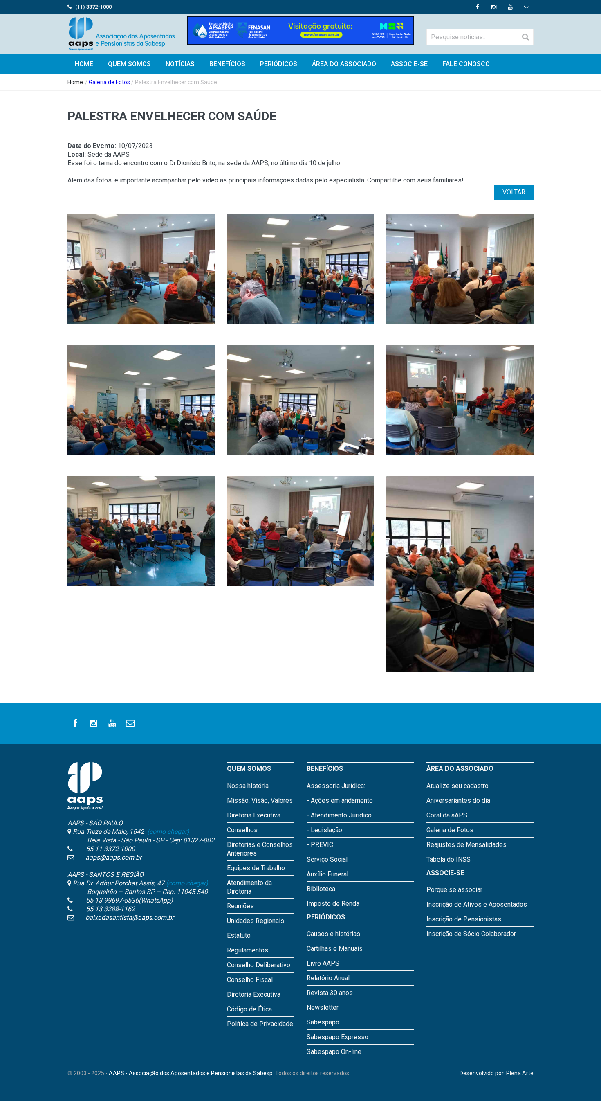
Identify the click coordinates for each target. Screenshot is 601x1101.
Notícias (180, 64)
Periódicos (278, 64)
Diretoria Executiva (253, 815)
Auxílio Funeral (327, 874)
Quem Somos (129, 64)
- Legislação (324, 830)
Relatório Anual (328, 978)
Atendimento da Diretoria (249, 887)
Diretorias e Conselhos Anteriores (260, 849)
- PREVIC (320, 845)
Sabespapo (323, 1022)
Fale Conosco (466, 64)
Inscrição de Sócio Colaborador (471, 934)
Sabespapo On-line (334, 1052)
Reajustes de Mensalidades (466, 845)
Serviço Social (327, 859)
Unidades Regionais (255, 921)
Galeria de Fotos (109, 82)
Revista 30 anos (330, 993)
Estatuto (239, 935)
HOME (84, 64)
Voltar (513, 192)
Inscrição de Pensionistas (463, 919)
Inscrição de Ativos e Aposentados (476, 904)
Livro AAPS (323, 963)
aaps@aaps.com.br (113, 857)
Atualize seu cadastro (457, 786)
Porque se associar (454, 890)
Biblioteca (321, 889)
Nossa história (248, 786)
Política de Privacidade (260, 1024)
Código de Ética (249, 1009)
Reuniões (240, 906)
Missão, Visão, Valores (260, 800)
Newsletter (323, 1007)
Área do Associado (344, 64)
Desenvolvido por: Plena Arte (497, 1073)
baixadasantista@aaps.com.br (129, 917)
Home (75, 82)
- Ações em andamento (340, 800)
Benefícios (227, 64)
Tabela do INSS (448, 859)
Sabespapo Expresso (337, 1037)
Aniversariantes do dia (458, 800)
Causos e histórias (333, 934)
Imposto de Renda (333, 903)
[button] (141, 277)
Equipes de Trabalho (256, 868)
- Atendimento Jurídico (339, 815)
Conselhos (242, 830)
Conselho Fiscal (250, 980)
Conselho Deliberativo (258, 965)
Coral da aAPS (446, 815)
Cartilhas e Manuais (335, 948)
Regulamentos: (248, 950)
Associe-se (409, 64)
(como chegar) (167, 831)
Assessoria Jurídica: (336, 786)
